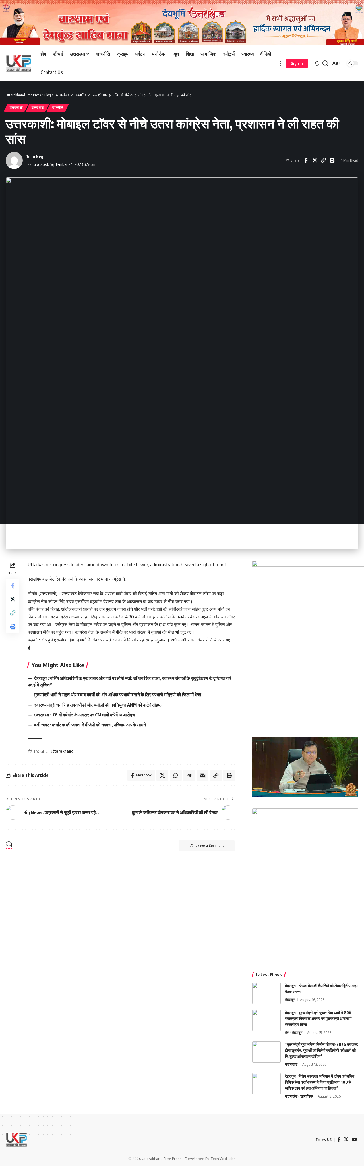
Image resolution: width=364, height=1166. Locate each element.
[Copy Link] (323, 160)
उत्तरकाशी (16, 107)
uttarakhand (61, 751)
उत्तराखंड (38, 107)
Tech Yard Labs (223, 1158)
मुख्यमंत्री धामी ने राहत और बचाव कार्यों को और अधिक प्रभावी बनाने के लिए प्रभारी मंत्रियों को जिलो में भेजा (117, 694)
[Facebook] (339, 1139)
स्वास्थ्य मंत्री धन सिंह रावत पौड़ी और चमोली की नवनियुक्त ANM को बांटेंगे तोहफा (98, 705)
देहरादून (290, 999)
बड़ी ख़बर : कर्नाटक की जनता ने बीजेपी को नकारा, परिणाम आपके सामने (90, 725)
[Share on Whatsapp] (176, 775)
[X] (346, 1139)
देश (287, 1032)
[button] (280, 63)
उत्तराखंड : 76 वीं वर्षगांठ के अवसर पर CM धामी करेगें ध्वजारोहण (84, 715)
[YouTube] (354, 1139)
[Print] (332, 160)
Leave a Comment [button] (209, 845)
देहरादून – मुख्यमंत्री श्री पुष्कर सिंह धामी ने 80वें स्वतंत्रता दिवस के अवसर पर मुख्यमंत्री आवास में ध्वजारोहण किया (318, 1018)
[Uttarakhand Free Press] (18, 63)
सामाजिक (306, 1096)
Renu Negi (35, 156)
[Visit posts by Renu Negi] (14, 160)
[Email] (202, 775)
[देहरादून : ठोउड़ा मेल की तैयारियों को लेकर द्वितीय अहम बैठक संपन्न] (266, 993)
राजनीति (57, 107)
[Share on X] (314, 160)
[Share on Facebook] (306, 160)
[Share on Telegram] (189, 775)
